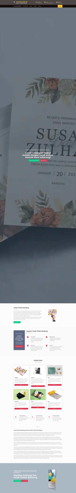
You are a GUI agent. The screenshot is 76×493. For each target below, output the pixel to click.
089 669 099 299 (39, 2)
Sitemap (35, 6)
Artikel (31, 6)
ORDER (60, 6)
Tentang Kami (25, 6)
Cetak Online (15, 311)
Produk (39, 6)
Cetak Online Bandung (22, 1)
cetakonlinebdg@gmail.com (50, 2)
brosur (29, 318)
